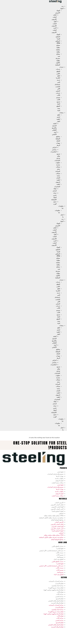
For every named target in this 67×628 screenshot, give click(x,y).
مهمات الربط (60, 476)
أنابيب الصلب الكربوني (54, 30)
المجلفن (57, 41)
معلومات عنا (61, 207)
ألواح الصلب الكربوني (54, 24)
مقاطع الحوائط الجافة (58, 139)
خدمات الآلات (60, 553)
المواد (62, 8)
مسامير (54, 149)
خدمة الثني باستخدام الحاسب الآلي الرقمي (51, 550)
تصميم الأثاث (60, 555)
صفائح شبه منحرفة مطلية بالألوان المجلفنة (51, 518)
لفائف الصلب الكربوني (54, 17)
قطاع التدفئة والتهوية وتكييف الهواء (53, 590)
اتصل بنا (62, 216)
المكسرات (54, 152)
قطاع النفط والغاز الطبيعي (56, 601)
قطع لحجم (60, 472)
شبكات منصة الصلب (58, 176)
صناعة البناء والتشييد (58, 585)
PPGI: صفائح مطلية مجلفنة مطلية (58, 47)
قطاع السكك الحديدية (57, 603)
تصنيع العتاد (60, 557)
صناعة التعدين (59, 596)
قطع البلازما (60, 548)
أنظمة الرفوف (59, 480)
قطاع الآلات (60, 592)
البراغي (54, 147)
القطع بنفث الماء (58, 108)
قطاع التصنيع (60, 599)
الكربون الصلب (59, 502)
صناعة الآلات (60, 594)
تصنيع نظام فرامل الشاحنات (55, 474)
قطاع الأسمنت (59, 583)
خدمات (61, 67)
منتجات (61, 112)
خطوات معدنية (59, 478)
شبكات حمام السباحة (57, 169)
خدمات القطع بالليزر (58, 71)
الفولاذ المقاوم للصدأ (58, 37)
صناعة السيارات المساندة (56, 581)
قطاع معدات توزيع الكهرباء (56, 588)
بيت (62, 6)
